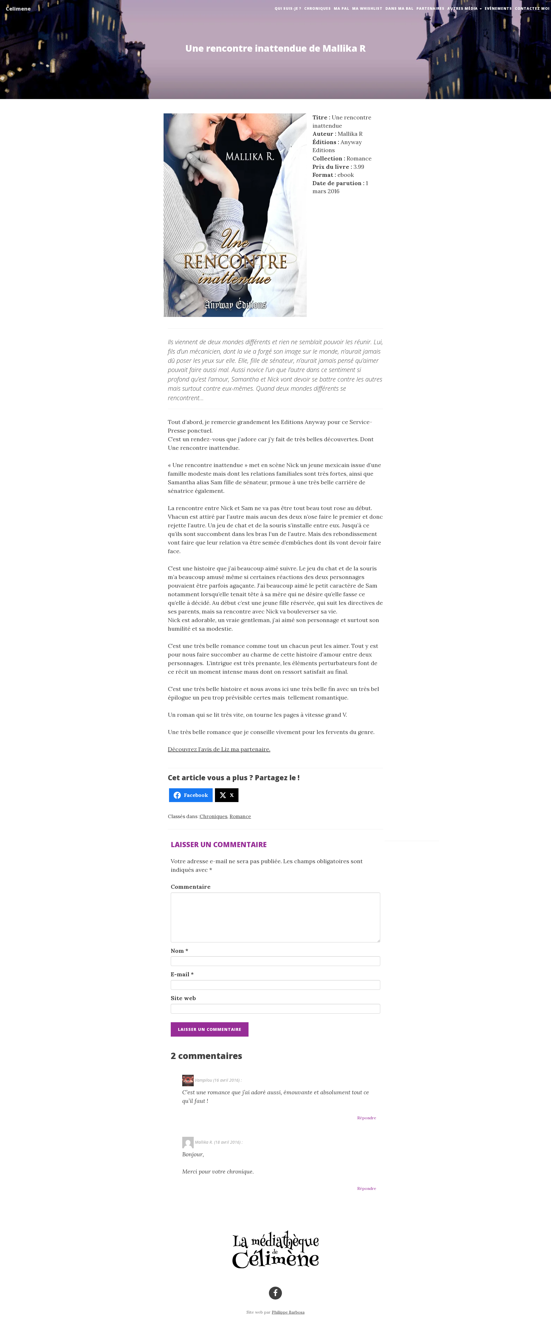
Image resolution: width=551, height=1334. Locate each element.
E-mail (182, 974)
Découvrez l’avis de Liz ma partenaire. (219, 749)
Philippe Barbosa (288, 1312)
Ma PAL (341, 8)
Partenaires (430, 8)
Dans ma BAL (399, 8)
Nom (179, 950)
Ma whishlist (367, 8)
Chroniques (317, 8)
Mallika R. (204, 1142)
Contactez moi (532, 8)
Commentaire (191, 886)
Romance (240, 816)
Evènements (498, 8)
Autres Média (463, 8)
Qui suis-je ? (288, 8)
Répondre (366, 1117)
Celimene (18, 8)
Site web (183, 998)
